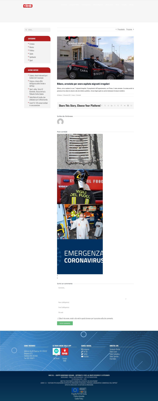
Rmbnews (60, 95)
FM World (56, 358)
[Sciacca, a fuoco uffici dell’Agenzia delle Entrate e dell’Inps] (80, 170)
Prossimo (129, 29)
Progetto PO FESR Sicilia (79, 393)
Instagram (86, 349)
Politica (31, 50)
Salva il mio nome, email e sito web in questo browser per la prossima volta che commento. (86, 318)
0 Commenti (78, 95)
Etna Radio (113, 358)
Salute (31, 53)
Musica (31, 47)
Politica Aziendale (79, 396)
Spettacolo (32, 57)
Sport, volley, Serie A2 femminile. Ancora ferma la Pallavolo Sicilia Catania (37, 91)
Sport (31, 60)
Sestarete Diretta (115, 349)
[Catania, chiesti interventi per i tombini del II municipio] (80, 135)
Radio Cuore (113, 351)
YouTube (86, 356)
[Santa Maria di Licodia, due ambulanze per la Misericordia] (80, 205)
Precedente (121, 29)
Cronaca (73, 95)
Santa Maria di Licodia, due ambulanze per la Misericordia (38, 98)
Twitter (85, 354)
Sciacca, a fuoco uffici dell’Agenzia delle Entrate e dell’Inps (37, 83)
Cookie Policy (79, 398)
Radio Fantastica (115, 354)
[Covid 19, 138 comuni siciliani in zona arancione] (80, 240)
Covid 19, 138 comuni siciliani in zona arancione (38, 104)
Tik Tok (85, 351)
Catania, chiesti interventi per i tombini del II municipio (38, 76)
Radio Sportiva (114, 356)
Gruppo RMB (65, 359)
